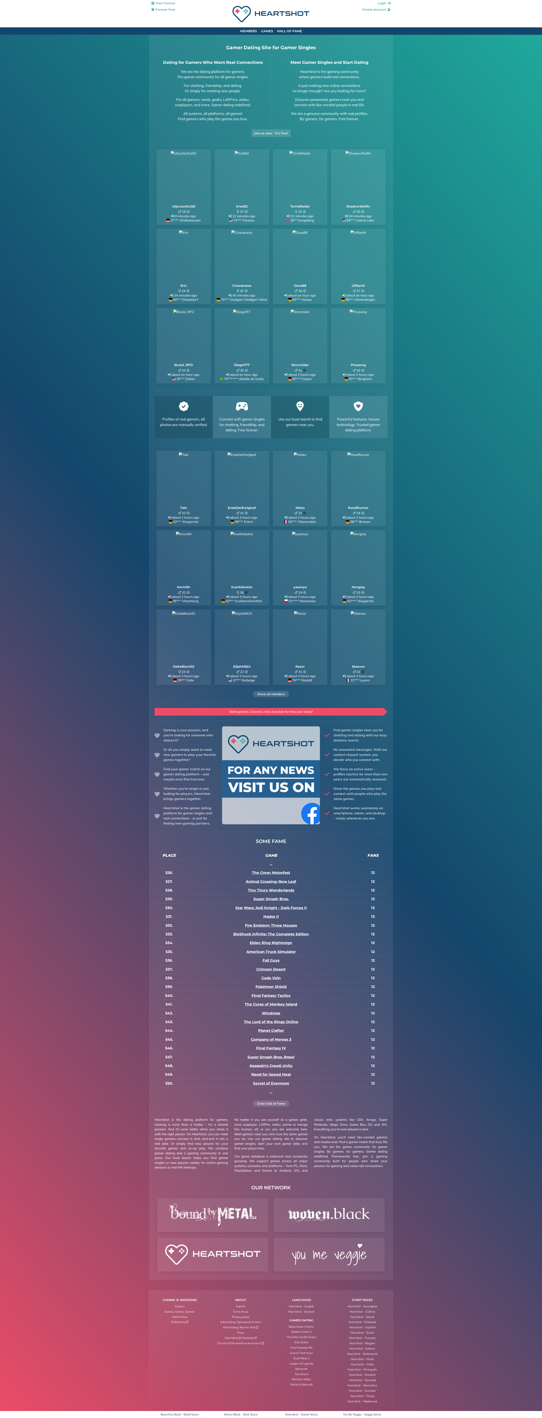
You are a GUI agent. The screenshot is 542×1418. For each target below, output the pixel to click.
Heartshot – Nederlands (362, 1353)
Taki (183, 508)
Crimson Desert (271, 969)
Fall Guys (271, 960)
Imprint (240, 1306)
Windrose (271, 1013)
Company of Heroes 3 (271, 1039)
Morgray (358, 587)
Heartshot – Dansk (362, 1317)
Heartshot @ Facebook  (241, 1338)
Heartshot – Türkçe (362, 1396)
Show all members (271, 694)
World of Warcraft (301, 1384)
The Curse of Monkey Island (271, 1004)
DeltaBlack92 (183, 666)
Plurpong (358, 365)
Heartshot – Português (362, 1369)
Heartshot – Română (362, 1374)
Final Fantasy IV (271, 1048)
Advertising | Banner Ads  (240, 1327)
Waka (300, 508)
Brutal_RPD (183, 365)
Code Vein (271, 978)
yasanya (300, 587)
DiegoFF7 (242, 365)
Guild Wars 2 (301, 1358)
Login (382, 3)
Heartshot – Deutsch (301, 1311)
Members (248, 31)
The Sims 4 (301, 1374)
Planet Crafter (271, 1030)
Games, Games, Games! (180, 1311)
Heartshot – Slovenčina (362, 1385)
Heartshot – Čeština (362, 1311)
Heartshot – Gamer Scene (301, 1414)
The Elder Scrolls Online (301, 1337)
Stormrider (300, 365)
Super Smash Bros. (271, 899)
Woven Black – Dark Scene (241, 1414)
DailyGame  (179, 1322)
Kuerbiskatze (241, 587)
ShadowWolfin (358, 206)
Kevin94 (183, 587)
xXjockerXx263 (183, 206)
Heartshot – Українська (362, 1401)
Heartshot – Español (362, 1327)
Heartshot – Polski (362, 1364)
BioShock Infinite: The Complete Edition (271, 934)
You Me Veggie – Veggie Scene (362, 1414)
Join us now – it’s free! (271, 133)
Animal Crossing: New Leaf (271, 881)
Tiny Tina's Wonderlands (271, 890)
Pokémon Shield (271, 987)
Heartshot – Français (362, 1338)
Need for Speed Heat (271, 1074)
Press (240, 1332)
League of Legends (301, 1363)
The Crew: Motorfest (271, 873)
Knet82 (242, 206)
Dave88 (300, 286)
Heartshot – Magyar (362, 1343)
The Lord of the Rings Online (271, 1022)
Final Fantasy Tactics (271, 995)
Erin (183, 286)
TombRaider (300, 206)
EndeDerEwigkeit (242, 508)
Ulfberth (358, 286)
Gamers (180, 1306)
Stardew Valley (301, 1379)
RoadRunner (358, 508)
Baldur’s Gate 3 (301, 1331)
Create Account (374, 9)
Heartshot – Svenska (362, 1390)
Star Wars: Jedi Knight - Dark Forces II (271, 908)
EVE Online (301, 1342)
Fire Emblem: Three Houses (271, 925)
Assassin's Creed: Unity (271, 1066)
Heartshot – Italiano (362, 1348)
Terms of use (240, 1311)
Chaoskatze (241, 286)
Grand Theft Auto (301, 1353)
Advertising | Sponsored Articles (240, 1322)
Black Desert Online (301, 1326)
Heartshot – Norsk (362, 1359)
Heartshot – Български (362, 1306)
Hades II (271, 916)
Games (267, 31)
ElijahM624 (242, 666)
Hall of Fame (289, 31)
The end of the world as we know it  (240, 1343)
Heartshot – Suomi (362, 1332)
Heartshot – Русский (362, 1380)
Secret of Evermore (271, 1083)
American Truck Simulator (271, 952)
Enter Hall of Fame (271, 1104)
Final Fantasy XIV (301, 1347)
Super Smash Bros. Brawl (271, 1057)
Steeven (358, 666)
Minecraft (301, 1369)
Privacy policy (240, 1317)
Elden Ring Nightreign (271, 943)
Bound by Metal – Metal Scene (180, 1414)
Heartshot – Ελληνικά (362, 1322)
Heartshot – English (301, 1306)
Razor (300, 666)
